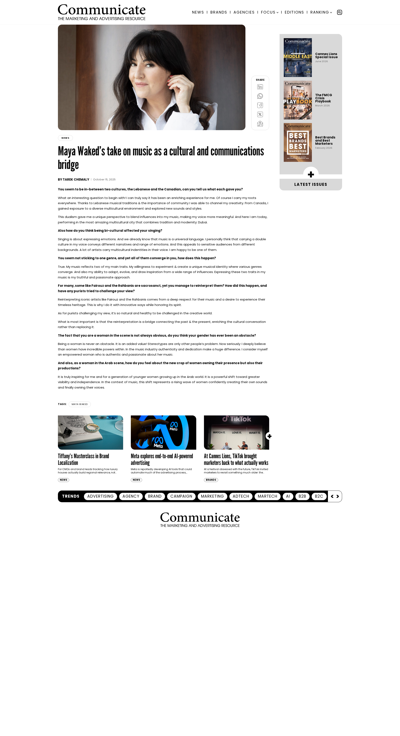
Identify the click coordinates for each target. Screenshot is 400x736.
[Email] (260, 123)
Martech (267, 496)
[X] (260, 114)
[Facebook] (260, 105)
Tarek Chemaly (76, 179)
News (198, 12)
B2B (302, 496)
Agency (130, 496)
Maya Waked (80, 404)
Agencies (244, 12)
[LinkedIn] (260, 86)
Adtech (241, 496)
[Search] (339, 12)
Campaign (181, 496)
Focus (268, 12)
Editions (294, 12)
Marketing (212, 496)
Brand (155, 496)
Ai (288, 496)
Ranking (319, 12)
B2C (319, 496)
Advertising (100, 496)
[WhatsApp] (260, 95)
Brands (218, 12)
